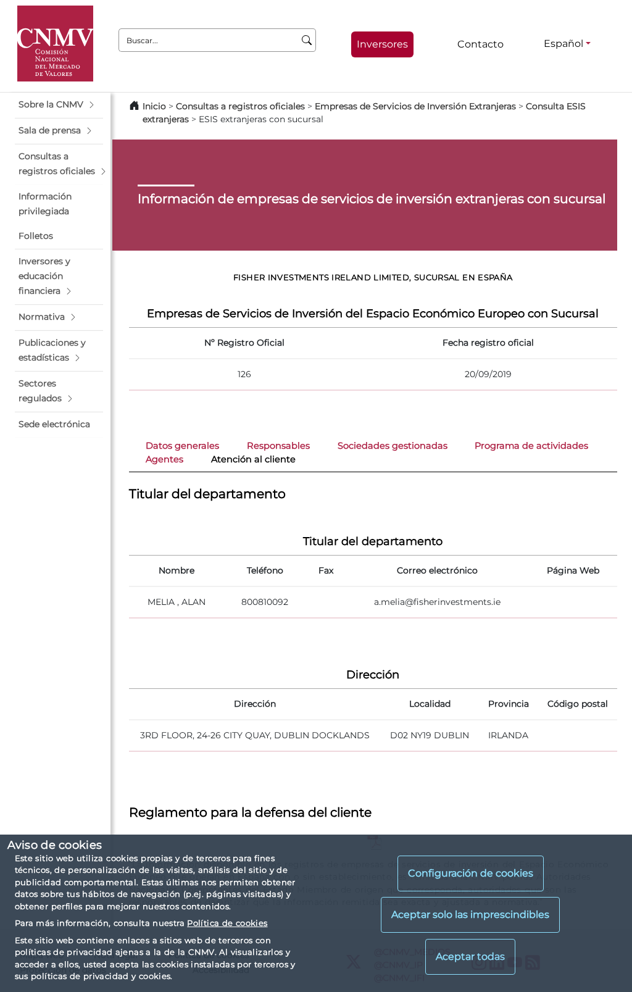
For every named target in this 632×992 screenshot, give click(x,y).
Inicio (154, 106)
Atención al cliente (253, 459)
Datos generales (182, 445)
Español (563, 43)
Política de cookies (227, 923)
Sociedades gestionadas (392, 445)
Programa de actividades (531, 445)
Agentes (164, 459)
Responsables (278, 445)
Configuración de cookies (470, 873)
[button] (59, 105)
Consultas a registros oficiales (240, 106)
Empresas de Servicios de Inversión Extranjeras (415, 106)
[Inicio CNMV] (55, 43)
